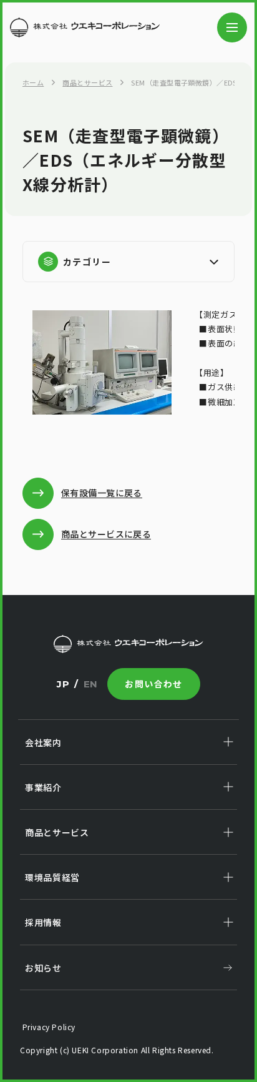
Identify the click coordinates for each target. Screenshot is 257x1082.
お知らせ (43, 968)
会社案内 (43, 742)
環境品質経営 (52, 877)
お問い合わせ (153, 683)
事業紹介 (43, 787)
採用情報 (43, 922)
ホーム (33, 82)
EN (91, 684)
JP (63, 684)
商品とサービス (87, 82)
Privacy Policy (47, 1026)
